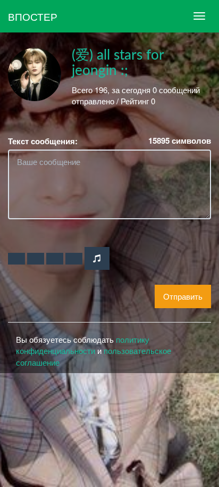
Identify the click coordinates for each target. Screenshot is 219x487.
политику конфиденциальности (82, 345)
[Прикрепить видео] (35, 259)
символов (179, 140)
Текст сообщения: (43, 141)
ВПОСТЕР (32, 16)
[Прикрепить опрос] (54, 259)
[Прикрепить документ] (73, 259)
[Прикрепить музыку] (97, 258)
